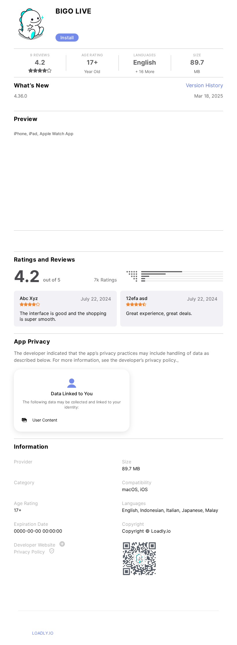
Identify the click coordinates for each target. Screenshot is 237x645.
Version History (204, 85)
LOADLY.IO (42, 633)
